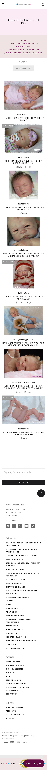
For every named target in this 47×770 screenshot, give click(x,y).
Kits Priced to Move (16, 580)
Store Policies (13, 680)
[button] (26, 61)
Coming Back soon (15, 616)
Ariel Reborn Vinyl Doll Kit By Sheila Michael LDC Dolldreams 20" (23, 255)
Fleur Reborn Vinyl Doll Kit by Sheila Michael (23, 119)
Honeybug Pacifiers (16, 637)
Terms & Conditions (16, 684)
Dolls (9, 605)
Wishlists (11, 711)
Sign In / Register (15, 669)
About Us (10, 673)
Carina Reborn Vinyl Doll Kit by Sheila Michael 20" (23, 298)
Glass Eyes (11, 633)
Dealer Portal (13, 662)
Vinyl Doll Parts (14, 630)
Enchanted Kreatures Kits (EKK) (22, 556)
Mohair (9, 601)
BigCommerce (8, 739)
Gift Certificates (15, 648)
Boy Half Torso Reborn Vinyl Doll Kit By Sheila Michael (23, 433)
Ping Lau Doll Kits (15, 570)
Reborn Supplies (14, 583)
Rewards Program (15, 665)
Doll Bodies (12, 608)
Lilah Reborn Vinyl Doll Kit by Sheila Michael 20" (23, 208)
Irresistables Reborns (17, 597)
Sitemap (10, 718)
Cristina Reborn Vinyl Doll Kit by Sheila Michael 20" (23, 162)
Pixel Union (19, 735)
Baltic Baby (12, 626)
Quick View (23, 97)
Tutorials (11, 644)
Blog (8, 676)
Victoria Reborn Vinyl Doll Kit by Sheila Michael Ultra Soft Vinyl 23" (23, 387)
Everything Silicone (16, 587)
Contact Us (12, 694)
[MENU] (3, 4)
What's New (11, 612)
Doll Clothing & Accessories (21, 641)
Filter (22, 62)
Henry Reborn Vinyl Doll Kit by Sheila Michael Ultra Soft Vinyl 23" (23, 344)
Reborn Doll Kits (14, 559)
